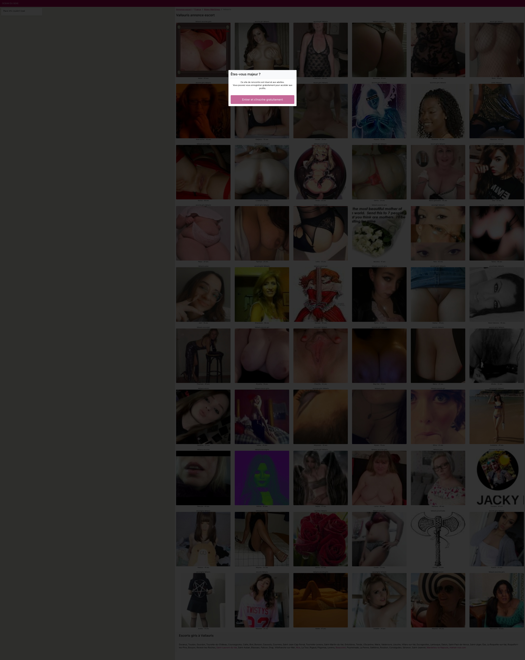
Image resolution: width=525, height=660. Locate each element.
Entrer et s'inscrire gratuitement (262, 99)
